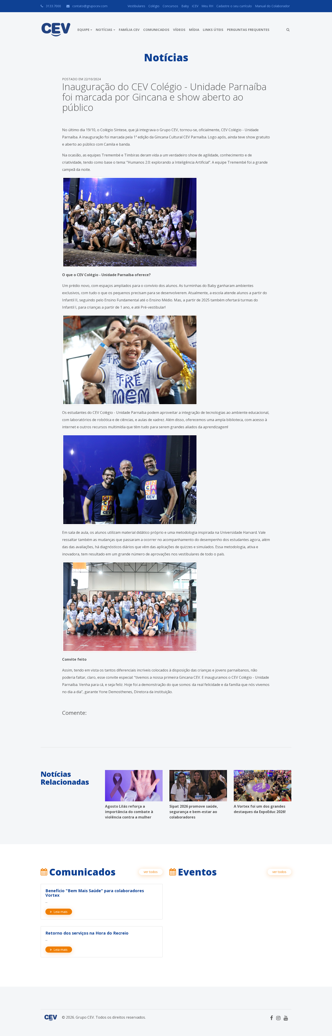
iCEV (195, 6)
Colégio (153, 6)
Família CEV (129, 29)
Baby (185, 6)
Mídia (194, 29)
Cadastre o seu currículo (234, 6)
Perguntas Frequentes (248, 29)
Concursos (170, 6)
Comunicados (156, 29)
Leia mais (61, 912)
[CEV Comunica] (56, 29)
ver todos (151, 872)
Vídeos (179, 29)
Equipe (83, 29)
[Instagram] (278, 1017)
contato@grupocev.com (90, 6)
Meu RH (207, 6)
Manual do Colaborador (272, 6)
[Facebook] (271, 1017)
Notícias (104, 29)
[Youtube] (286, 1017)
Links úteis (213, 29)
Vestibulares (136, 6)
